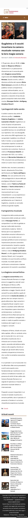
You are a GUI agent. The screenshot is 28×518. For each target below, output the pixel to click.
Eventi (6, 408)
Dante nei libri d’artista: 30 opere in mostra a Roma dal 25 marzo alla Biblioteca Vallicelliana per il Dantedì (16, 486)
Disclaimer (21, 515)
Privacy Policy (14, 515)
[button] (24, 17)
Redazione (6, 515)
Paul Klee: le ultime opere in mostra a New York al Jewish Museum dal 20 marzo (16, 447)
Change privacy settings (22, 516)
